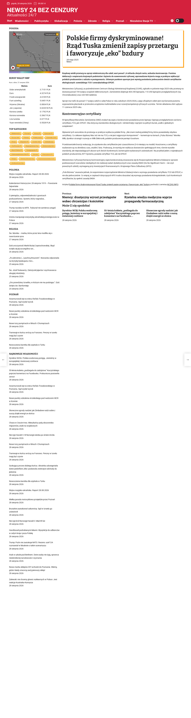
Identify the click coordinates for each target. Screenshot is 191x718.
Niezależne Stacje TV (141, 21)
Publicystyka (41, 21)
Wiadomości (22, 21)
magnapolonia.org (32, 146)
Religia (106, 21)
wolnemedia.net (48, 146)
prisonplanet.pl (47, 154)
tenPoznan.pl (16, 146)
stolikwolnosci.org (17, 163)
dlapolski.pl (24, 142)
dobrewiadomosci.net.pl (20, 154)
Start (9, 20)
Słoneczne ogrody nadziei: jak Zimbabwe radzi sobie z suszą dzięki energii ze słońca (162, 213)
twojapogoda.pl (31, 150)
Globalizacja (61, 21)
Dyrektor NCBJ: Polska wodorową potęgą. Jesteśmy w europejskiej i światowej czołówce (79, 213)
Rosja (14, 142)
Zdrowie (92, 21)
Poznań (120, 21)
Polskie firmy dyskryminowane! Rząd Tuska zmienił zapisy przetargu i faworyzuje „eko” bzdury (109, 185)
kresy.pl (37, 133)
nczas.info (15, 137)
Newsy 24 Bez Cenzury (42, 10)
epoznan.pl (48, 133)
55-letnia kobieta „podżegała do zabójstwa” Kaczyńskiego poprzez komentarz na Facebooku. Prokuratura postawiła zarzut (122, 214)
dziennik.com (51, 137)
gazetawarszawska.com (46, 159)
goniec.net (36, 142)
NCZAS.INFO (172, 185)
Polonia (78, 21)
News (69, 62)
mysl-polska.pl (17, 150)
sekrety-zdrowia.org (27, 159)
